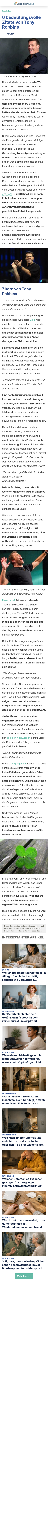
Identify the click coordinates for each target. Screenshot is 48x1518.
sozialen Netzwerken (18, 737)
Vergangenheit (19, 763)
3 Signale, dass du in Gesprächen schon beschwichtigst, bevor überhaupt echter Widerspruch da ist (23, 1265)
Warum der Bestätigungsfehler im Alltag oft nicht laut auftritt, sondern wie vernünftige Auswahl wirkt (24, 976)
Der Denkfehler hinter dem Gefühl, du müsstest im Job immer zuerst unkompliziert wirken (20, 1017)
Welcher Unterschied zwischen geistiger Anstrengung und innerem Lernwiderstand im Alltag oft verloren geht (24, 1182)
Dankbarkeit (9, 600)
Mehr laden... (24, 1276)
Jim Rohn (7, 194)
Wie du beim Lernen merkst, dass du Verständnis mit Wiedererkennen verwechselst (23, 1224)
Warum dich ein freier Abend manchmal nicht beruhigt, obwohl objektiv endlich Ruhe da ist (23, 1100)
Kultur (5, 970)
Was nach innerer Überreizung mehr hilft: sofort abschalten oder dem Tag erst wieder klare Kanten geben (22, 1141)
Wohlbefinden (9, 1094)
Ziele (32, 319)
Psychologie (7, 11)
